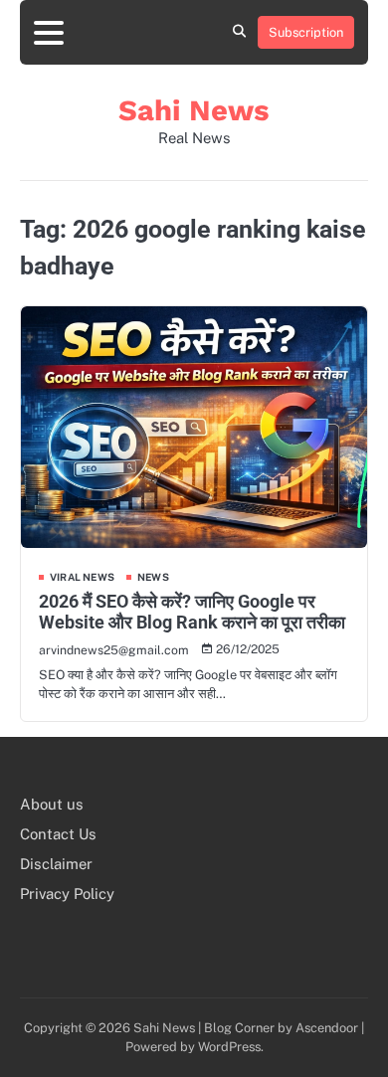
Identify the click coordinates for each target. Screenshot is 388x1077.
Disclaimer (56, 863)
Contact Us (58, 833)
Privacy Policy (67, 893)
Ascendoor (326, 1027)
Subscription (306, 32)
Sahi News (194, 110)
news (153, 577)
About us (52, 804)
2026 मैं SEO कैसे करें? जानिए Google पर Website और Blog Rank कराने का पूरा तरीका (192, 612)
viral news (82, 577)
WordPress (229, 1046)
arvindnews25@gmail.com (114, 649)
